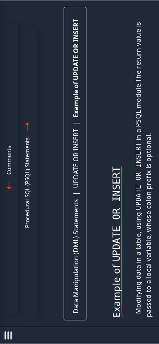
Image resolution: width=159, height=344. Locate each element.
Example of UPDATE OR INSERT (75, 68)
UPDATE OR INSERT (75, 158)
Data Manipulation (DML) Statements (75, 256)
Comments (9, 160)
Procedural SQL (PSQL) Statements (27, 182)
